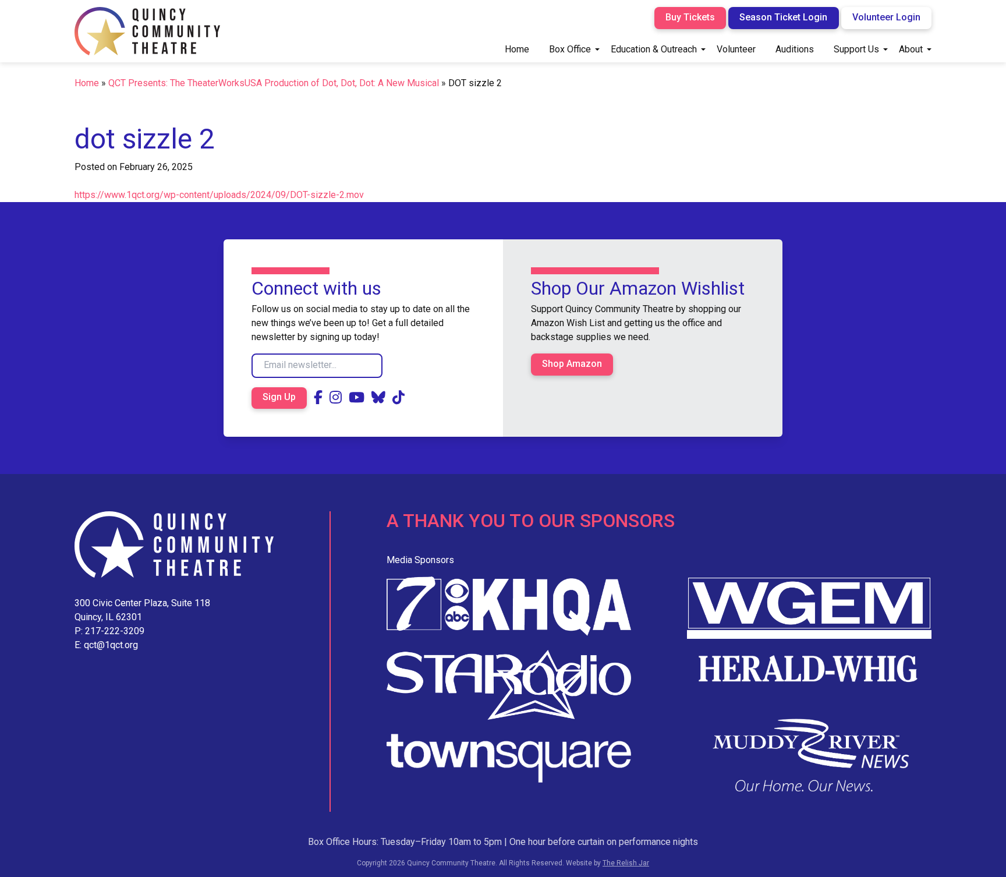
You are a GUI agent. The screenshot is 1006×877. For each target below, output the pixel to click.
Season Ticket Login (783, 17)
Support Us (856, 49)
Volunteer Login (886, 17)
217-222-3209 (114, 630)
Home (517, 49)
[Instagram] (336, 398)
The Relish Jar (626, 863)
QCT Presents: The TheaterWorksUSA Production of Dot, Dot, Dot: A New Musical (273, 83)
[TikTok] (398, 398)
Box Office (570, 49)
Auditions (794, 49)
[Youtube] (356, 398)
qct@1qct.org (111, 644)
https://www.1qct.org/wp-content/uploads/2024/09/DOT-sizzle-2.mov (219, 194)
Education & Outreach (654, 49)
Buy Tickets (690, 17)
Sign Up (279, 396)
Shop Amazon (572, 363)
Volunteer (736, 49)
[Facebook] (318, 398)
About (911, 49)
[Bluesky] (378, 398)
